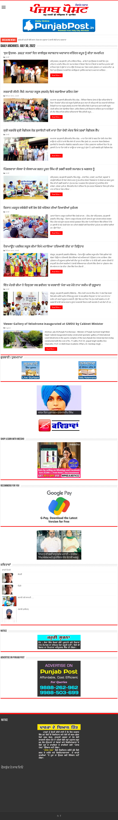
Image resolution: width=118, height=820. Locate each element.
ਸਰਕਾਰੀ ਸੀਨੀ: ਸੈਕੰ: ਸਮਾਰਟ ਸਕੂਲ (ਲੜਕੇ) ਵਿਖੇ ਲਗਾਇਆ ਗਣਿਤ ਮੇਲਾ (40, 92)
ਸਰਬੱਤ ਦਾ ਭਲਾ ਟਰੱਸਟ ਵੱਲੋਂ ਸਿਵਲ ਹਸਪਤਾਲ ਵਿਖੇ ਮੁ (36, 40)
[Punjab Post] (59, 9)
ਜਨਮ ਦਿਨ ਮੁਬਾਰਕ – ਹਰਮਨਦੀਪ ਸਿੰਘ (55, 413)
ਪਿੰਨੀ (19, 586)
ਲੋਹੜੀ (20, 574)
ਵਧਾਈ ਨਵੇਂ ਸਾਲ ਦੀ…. (25, 597)
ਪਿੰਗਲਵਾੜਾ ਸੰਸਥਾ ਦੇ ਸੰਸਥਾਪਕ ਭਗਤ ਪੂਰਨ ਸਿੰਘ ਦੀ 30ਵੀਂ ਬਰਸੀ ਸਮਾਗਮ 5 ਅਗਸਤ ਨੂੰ (49, 169)
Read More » (56, 75)
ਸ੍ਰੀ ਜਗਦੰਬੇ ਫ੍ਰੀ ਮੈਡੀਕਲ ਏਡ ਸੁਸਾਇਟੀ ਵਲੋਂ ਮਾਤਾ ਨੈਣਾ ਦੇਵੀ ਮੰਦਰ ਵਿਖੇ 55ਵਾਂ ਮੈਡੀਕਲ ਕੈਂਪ (51, 130)
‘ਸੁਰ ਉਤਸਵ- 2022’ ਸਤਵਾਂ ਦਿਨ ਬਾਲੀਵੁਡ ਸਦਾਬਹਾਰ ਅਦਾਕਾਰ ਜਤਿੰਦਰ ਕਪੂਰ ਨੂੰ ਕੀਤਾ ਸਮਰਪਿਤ (53, 53)
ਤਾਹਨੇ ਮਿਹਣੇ (6, 570)
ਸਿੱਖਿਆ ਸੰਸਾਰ (9, 96)
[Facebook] (60, 816)
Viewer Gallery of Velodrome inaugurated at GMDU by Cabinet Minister (53, 324)
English (8, 328)
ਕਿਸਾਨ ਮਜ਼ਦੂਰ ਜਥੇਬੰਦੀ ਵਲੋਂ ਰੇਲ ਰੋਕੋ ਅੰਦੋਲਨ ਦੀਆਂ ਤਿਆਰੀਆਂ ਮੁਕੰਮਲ (40, 208)
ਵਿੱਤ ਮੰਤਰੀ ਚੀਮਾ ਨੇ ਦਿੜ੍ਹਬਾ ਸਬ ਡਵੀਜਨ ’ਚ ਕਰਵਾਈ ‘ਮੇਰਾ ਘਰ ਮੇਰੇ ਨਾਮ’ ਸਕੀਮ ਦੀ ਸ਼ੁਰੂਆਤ (52, 285)
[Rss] (58, 816)
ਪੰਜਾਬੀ (7, 57)
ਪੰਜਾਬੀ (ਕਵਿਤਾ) (23, 609)
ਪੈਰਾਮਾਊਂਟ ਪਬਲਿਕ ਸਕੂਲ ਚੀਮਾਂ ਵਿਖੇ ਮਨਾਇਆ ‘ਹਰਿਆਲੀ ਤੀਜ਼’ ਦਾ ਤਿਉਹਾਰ (43, 246)
